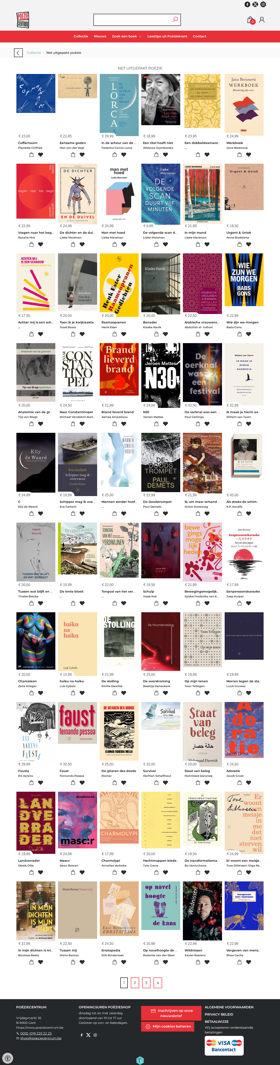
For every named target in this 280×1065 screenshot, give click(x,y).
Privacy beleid (219, 1014)
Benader (150, 322)
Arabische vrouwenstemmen (208, 322)
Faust (64, 771)
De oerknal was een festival (207, 412)
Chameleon (27, 681)
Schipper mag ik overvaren (81, 502)
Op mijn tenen (196, 681)
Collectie (81, 36)
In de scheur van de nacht (123, 143)
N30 (146, 412)
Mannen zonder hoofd (119, 502)
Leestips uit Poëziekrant (167, 36)
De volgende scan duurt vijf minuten (172, 233)
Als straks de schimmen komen (251, 502)
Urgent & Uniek (238, 233)
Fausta (23, 771)
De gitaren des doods (119, 771)
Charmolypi (111, 861)
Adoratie (233, 771)
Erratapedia (111, 950)
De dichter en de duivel (79, 233)
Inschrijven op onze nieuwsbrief (175, 1013)
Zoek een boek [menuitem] (125, 36)
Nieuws (100, 36)
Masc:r (65, 861)
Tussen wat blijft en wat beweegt (45, 591)
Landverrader (29, 861)
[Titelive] (140, 1060)
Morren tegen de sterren (246, 681)
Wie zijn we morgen (242, 322)
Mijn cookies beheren (171, 1026)
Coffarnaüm (27, 143)
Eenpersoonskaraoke (243, 591)
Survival (149, 771)
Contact (199, 36)
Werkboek (234, 143)
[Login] (262, 20)
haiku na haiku (72, 681)
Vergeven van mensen (244, 950)
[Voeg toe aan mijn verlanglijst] (40, 155)
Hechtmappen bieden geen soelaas (172, 861)
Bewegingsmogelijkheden (206, 591)
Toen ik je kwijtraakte (77, 322)
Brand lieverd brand (118, 412)
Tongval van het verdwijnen (124, 591)
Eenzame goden (73, 143)
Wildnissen (193, 950)
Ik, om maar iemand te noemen (210, 502)
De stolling (110, 681)
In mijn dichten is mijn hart (40, 950)
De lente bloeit (72, 591)
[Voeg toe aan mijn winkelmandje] (31, 155)
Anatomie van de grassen (38, 412)
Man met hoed (113, 233)
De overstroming (156, 681)
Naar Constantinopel (76, 412)
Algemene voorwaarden (229, 1007)
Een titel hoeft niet (158, 143)
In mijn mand (195, 233)
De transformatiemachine (205, 861)
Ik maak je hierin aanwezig (248, 412)
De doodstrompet (157, 502)
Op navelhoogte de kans (163, 950)
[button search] (175, 20)
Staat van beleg (197, 771)
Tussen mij (68, 950)
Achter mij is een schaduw (39, 322)
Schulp (148, 591)
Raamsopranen (114, 322)
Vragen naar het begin (36, 233)
